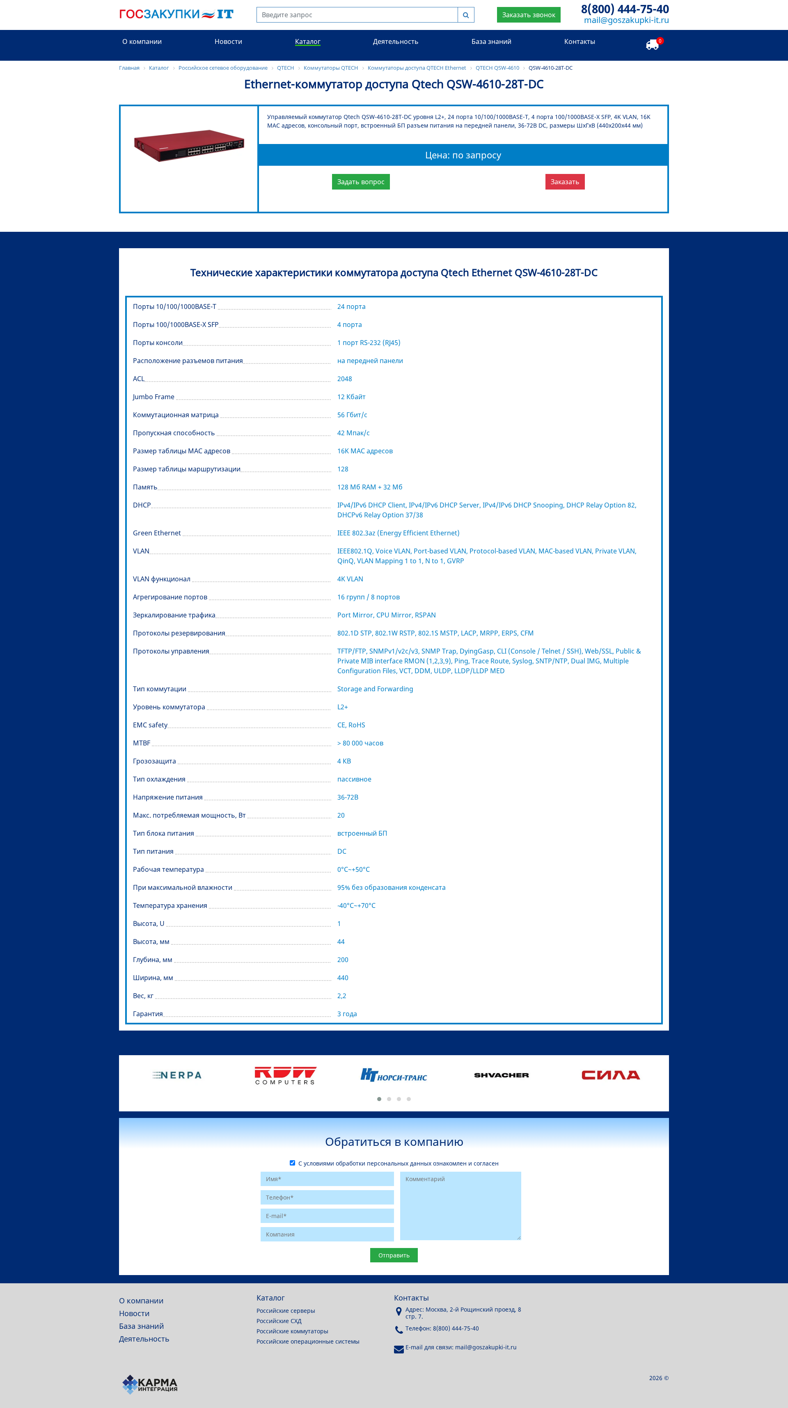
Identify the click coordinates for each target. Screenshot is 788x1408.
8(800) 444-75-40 (625, 8)
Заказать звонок (528, 14)
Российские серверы (286, 1310)
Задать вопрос (361, 181)
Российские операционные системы (308, 1341)
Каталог (308, 41)
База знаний (491, 41)
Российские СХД (279, 1321)
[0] (652, 45)
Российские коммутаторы (292, 1331)
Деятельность (396, 41)
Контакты (579, 41)
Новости (228, 41)
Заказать (565, 181)
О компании (142, 41)
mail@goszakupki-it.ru (626, 19)
